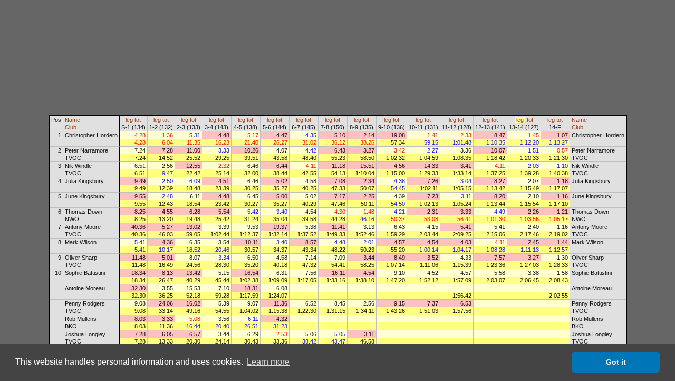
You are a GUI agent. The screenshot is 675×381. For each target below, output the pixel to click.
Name (72, 120)
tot (137, 120)
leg (129, 120)
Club (70, 127)
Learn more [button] (268, 361)
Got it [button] (616, 362)
